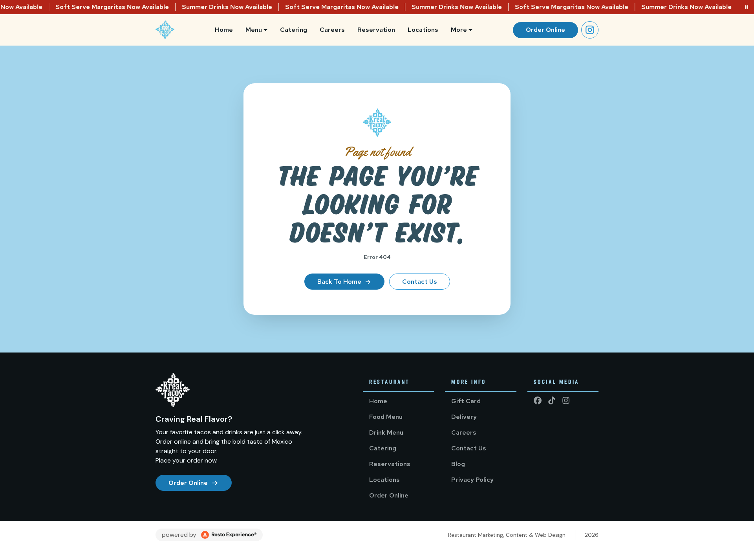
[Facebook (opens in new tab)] (538, 400)
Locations (423, 30)
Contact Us (419, 281)
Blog (458, 464)
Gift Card (466, 401)
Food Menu (386, 417)
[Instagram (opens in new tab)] (589, 30)
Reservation (376, 30)
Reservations (389, 464)
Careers (332, 30)
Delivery (464, 417)
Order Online (545, 30)
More (459, 30)
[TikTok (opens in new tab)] (552, 400)
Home (224, 30)
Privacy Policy (472, 480)
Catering (293, 30)
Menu (253, 30)
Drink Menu (386, 432)
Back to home (339, 281)
